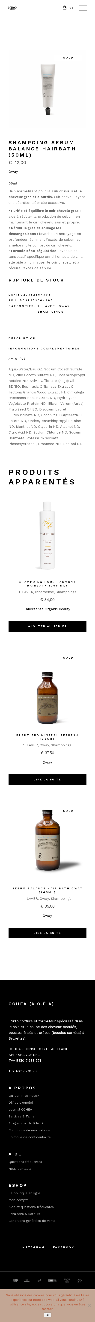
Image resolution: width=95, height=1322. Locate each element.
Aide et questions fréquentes (31, 1207)
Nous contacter (21, 1168)
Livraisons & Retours (24, 1214)
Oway (13, 172)
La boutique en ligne (25, 1193)
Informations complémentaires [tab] (44, 348)
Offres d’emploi (21, 1102)
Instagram (33, 1247)
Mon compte (19, 1200)
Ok (48, 1315)
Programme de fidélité (26, 1123)
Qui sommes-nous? (24, 1095)
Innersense (44, 592)
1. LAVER (47, 306)
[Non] (89, 1305)
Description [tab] (22, 338)
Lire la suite (47, 779)
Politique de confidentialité (30, 1137)
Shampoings (51, 311)
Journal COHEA (20, 1109)
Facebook (63, 1247)
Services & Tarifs (21, 1116)
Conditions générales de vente (32, 1220)
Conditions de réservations (29, 1130)
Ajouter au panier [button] (47, 626)
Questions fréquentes (25, 1162)
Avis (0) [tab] (17, 358)
